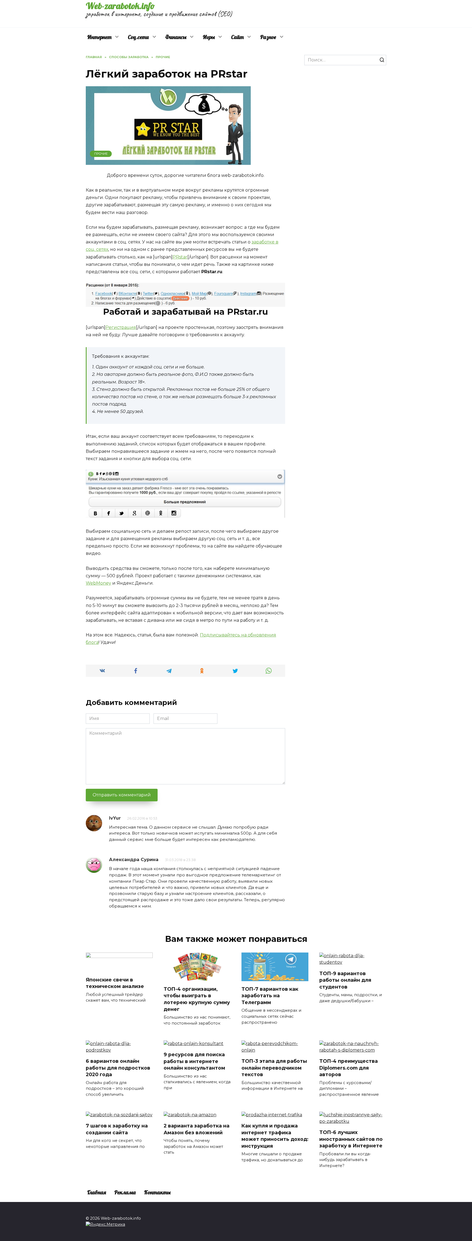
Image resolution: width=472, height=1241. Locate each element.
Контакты (157, 1192)
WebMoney (98, 583)
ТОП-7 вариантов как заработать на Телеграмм (269, 995)
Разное (268, 37)
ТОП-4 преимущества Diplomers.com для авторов (348, 1067)
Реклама (125, 1192)
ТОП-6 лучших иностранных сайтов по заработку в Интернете (351, 1138)
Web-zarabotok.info (120, 5)
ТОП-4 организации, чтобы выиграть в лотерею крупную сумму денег (197, 999)
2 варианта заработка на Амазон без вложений (196, 1129)
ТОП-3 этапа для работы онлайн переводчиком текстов (274, 1067)
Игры (209, 37)
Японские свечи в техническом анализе (115, 983)
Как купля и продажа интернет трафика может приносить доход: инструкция (274, 1136)
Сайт (237, 37)
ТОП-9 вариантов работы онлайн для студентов (345, 979)
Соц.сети (138, 37)
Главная (96, 1192)
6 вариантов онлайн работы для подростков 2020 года (118, 1067)
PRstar (180, 257)
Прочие (101, 154)
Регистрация (120, 327)
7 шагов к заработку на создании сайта (117, 1129)
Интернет (99, 37)
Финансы (175, 37)
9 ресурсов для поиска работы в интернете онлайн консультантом (194, 1061)
